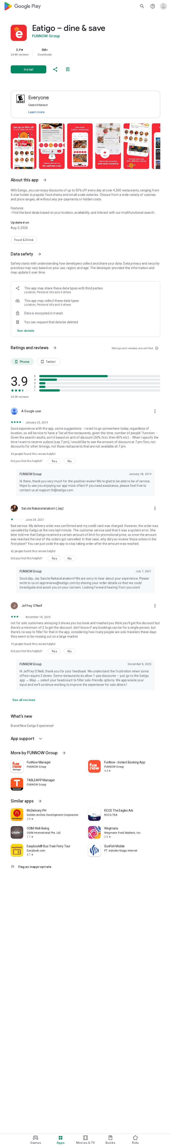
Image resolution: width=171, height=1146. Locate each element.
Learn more (36, 112)
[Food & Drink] (24, 239)
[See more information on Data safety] (39, 254)
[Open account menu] (163, 6)
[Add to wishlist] (67, 69)
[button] (23, 146)
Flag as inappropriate (31, 867)
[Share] (55, 69)
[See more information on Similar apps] (40, 801)
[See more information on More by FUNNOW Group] (64, 753)
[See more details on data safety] (25, 330)
